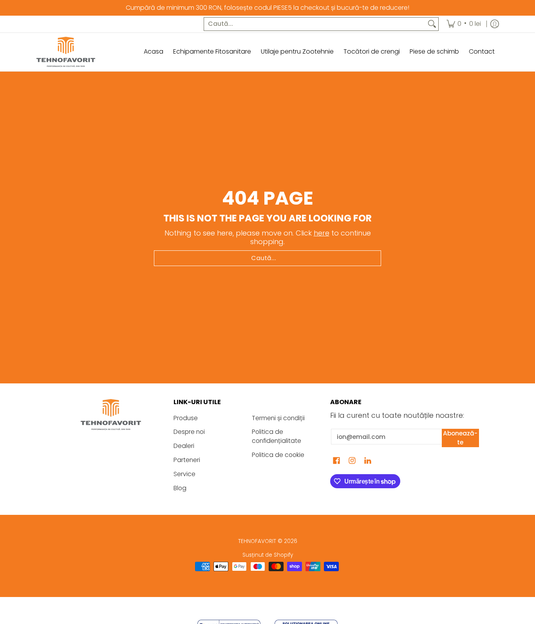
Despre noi (189, 431)
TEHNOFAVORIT (257, 541)
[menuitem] (464, 24)
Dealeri (184, 445)
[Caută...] (432, 24)
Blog (180, 488)
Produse (186, 418)
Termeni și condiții (278, 418)
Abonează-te (460, 438)
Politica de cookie (278, 454)
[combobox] (315, 24)
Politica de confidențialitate (276, 436)
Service (184, 473)
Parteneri (187, 459)
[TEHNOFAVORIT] (65, 52)
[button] (336, 461)
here (321, 233)
